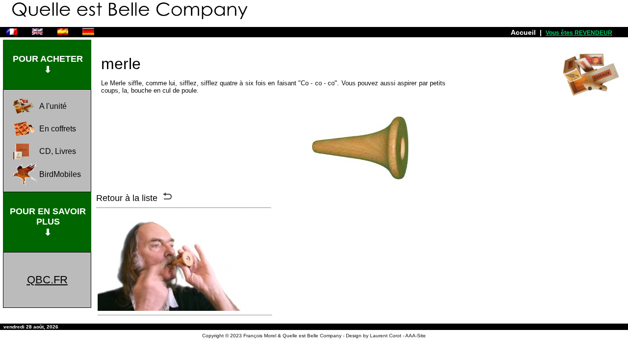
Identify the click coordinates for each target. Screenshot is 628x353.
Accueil (523, 32)
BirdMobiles (60, 174)
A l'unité (53, 106)
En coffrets (57, 129)
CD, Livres (57, 151)
